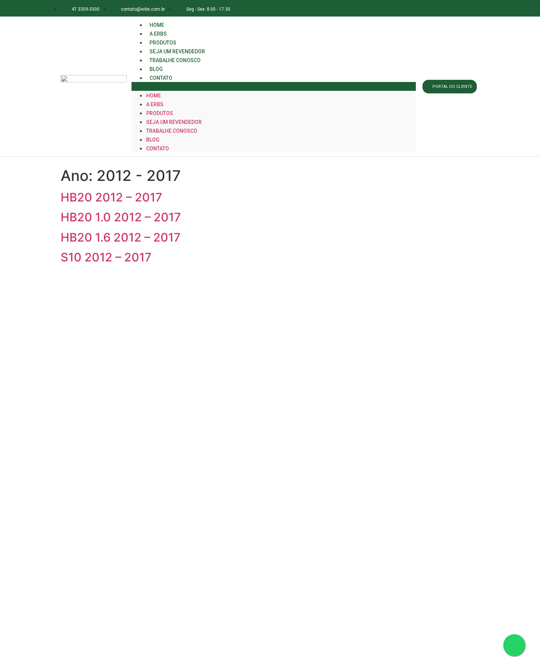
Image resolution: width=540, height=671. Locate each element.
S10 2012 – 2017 (106, 257)
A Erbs (154, 104)
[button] (274, 86)
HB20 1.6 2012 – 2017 (121, 237)
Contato (161, 78)
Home (153, 96)
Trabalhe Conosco (175, 60)
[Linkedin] (453, 8)
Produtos (159, 113)
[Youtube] (469, 8)
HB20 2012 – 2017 (111, 197)
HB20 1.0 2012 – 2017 (121, 217)
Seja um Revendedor (174, 122)
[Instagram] (437, 8)
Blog (152, 140)
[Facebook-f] (420, 8)
